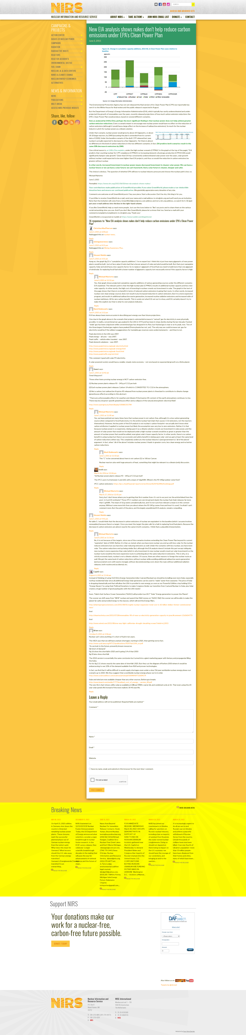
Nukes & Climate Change (62, 74)
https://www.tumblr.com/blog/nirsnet (137, 217)
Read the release (60, 871)
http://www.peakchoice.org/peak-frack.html (106, 351)
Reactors (55, 54)
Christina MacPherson (103, 228)
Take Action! (135, 17)
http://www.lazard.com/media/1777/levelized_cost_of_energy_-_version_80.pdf (120, 682)
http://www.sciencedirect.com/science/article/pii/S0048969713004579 (117, 675)
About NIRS (116, 17)
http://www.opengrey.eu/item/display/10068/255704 (110, 404)
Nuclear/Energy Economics (63, 78)
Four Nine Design (189, 1031)
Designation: (166, 940)
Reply (91, 238)
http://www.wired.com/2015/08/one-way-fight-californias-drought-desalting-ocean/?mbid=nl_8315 (128, 623)
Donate (176, 17)
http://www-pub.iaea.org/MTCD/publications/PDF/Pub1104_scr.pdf (116, 643)
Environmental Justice (61, 62)
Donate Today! (60, 943)
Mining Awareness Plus (113, 248)
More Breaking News (187, 807)
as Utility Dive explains (116, 150)
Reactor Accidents (60, 58)
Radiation (55, 47)
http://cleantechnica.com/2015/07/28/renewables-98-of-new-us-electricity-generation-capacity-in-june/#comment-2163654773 (140, 615)
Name (92, 737)
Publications (57, 99)
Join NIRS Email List (158, 17)
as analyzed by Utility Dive (104, 121)
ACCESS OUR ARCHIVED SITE (182, 11)
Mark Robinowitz (101, 309)
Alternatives (57, 82)
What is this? (176, 927)
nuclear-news (109, 234)
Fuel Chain (55, 66)
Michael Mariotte (106, 277)
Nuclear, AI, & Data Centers (63, 70)
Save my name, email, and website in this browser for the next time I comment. (122, 769)
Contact (190, 17)
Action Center (57, 35)
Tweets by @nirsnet (169, 985)
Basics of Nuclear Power (62, 39)
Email (91, 747)
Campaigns (56, 43)
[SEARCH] (193, 4)
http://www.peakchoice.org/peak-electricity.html (108, 346)
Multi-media (56, 103)
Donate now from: (167, 932)
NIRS (91, 1020)
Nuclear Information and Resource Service (74, 17)
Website (92, 758)
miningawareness (101, 242)
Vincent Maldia (100, 255)
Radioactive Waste (60, 51)
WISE (119, 1017)
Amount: (164, 947)
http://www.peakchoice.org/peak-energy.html (107, 349)
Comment (93, 707)
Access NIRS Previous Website (65, 107)
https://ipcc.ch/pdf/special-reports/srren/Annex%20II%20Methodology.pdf (144, 484)
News (53, 95)
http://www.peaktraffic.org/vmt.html (103, 354)
